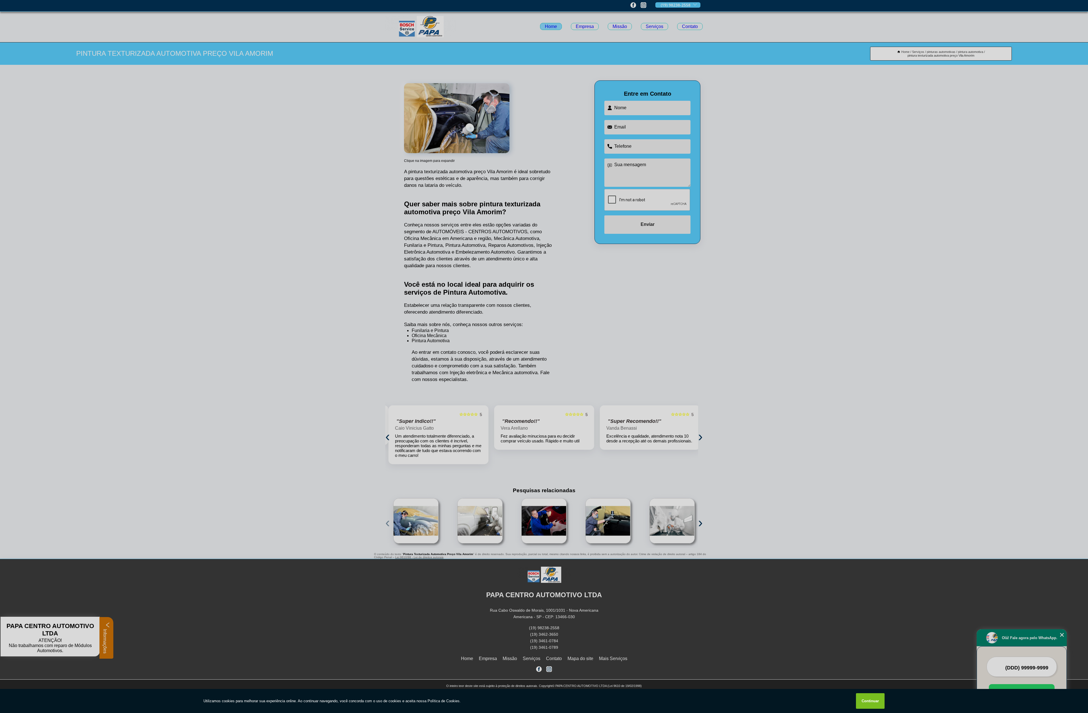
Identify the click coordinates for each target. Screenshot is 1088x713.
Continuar (870, 701)
